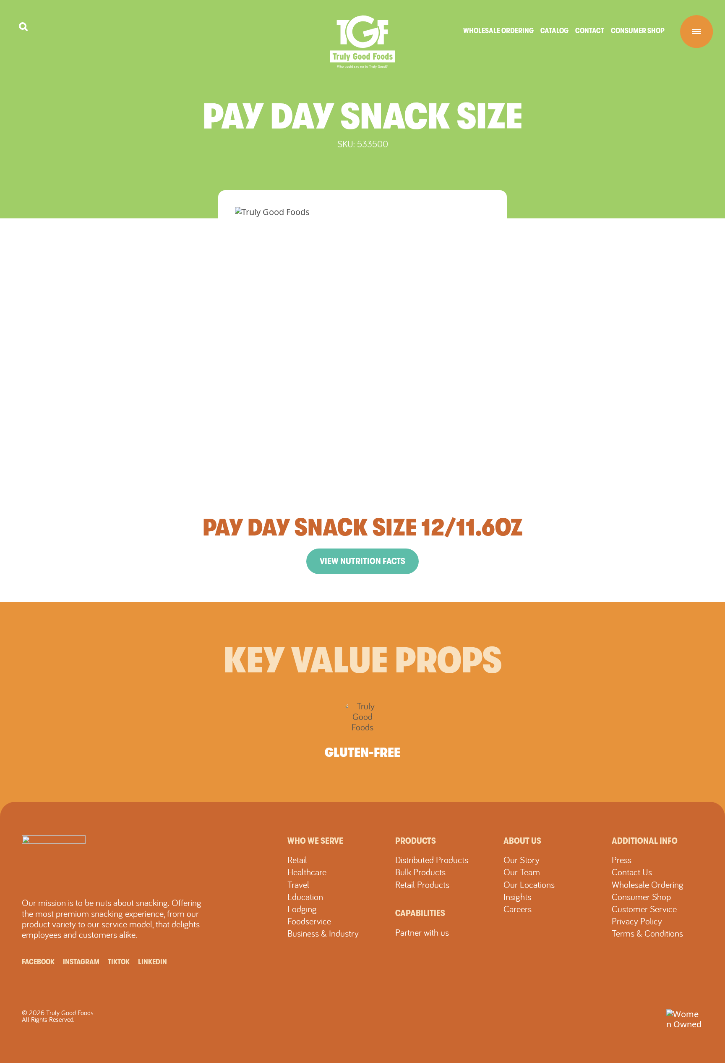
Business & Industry (323, 933)
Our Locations (529, 884)
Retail (297, 860)
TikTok (119, 962)
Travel (298, 884)
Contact (589, 30)
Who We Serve (315, 841)
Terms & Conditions (647, 933)
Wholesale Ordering (498, 30)
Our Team (521, 872)
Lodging (302, 909)
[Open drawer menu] (696, 31)
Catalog (554, 30)
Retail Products (422, 884)
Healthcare (306, 872)
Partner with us (422, 932)
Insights (517, 897)
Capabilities (420, 913)
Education (305, 897)
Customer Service (644, 909)
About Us (522, 841)
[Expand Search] (23, 26)
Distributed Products (431, 860)
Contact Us (632, 872)
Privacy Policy (637, 921)
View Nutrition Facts (362, 561)
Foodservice (309, 921)
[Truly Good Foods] (363, 41)
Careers (517, 909)
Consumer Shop (638, 30)
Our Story (521, 860)
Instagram (81, 962)
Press (621, 860)
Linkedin (152, 962)
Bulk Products (420, 872)
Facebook (38, 962)
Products (415, 841)
